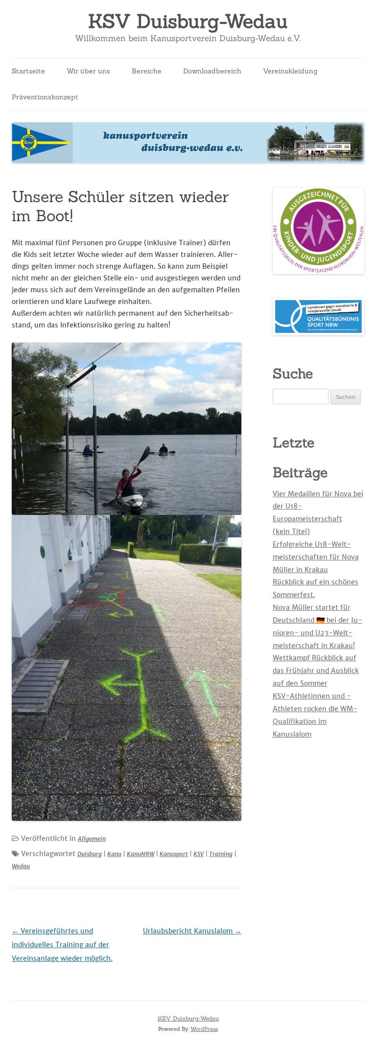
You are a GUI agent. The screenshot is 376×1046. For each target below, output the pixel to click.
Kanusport (174, 854)
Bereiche (147, 71)
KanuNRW (140, 854)
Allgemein (92, 838)
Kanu (114, 854)
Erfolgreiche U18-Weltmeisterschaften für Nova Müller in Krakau (316, 557)
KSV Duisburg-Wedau (188, 21)
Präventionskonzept (45, 97)
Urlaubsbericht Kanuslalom (192, 931)
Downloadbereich (212, 71)
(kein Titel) (291, 531)
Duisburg (89, 854)
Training (221, 854)
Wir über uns (88, 71)
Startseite (28, 71)
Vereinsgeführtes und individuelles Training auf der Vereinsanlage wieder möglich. (62, 945)
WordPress (204, 1028)
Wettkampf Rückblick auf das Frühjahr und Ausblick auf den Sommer (316, 670)
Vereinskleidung (290, 71)
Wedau (21, 866)
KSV (198, 854)
